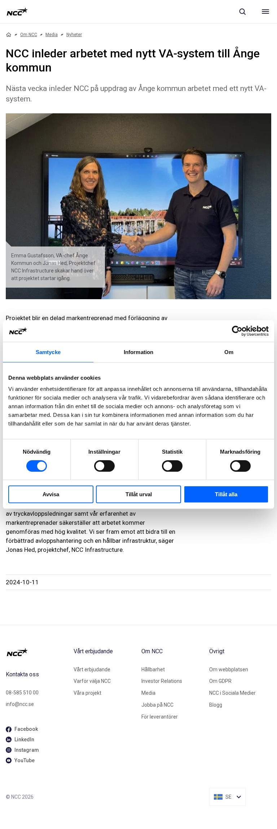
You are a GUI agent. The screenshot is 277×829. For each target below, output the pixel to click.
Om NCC (28, 34)
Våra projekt (87, 693)
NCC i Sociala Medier (232, 693)
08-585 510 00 (22, 692)
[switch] (104, 466)
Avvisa (51, 494)
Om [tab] (228, 352)
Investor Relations (161, 681)
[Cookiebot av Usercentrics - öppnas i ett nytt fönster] (237, 331)
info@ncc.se (20, 704)
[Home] (9, 35)
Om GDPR (220, 681)
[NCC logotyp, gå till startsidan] (17, 11)
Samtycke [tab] (48, 352)
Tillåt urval (139, 494)
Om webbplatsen (228, 669)
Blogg (215, 705)
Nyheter (74, 34)
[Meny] (265, 11)
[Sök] (242, 11)
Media (51, 34)
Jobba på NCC (157, 705)
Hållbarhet (153, 669)
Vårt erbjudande (92, 669)
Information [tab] (138, 352)
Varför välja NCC (92, 681)
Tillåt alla (226, 494)
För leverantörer (159, 717)
